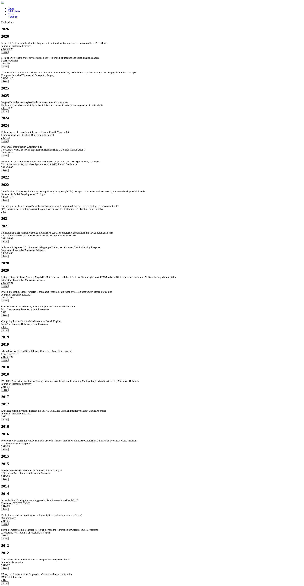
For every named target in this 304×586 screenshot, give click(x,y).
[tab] (155, 8)
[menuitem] (11, 8)
